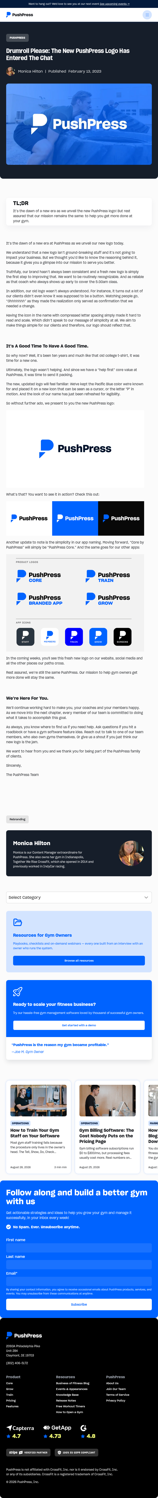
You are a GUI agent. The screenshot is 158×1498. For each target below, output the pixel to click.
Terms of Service (117, 1395)
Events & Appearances (71, 1389)
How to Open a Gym (69, 1412)
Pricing (11, 1400)
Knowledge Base (67, 1395)
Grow (9, 1389)
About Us (112, 1383)
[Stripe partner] (28, 1452)
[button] (147, 14)
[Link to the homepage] (19, 15)
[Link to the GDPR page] (76, 1452)
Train (9, 1395)
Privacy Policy (115, 1400)
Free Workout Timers (70, 1406)
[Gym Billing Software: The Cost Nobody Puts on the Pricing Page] (107, 1127)
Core (9, 1383)
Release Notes (66, 1400)
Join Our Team (116, 1389)
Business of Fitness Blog (72, 1383)
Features (12, 1406)
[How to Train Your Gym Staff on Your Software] (38, 1127)
